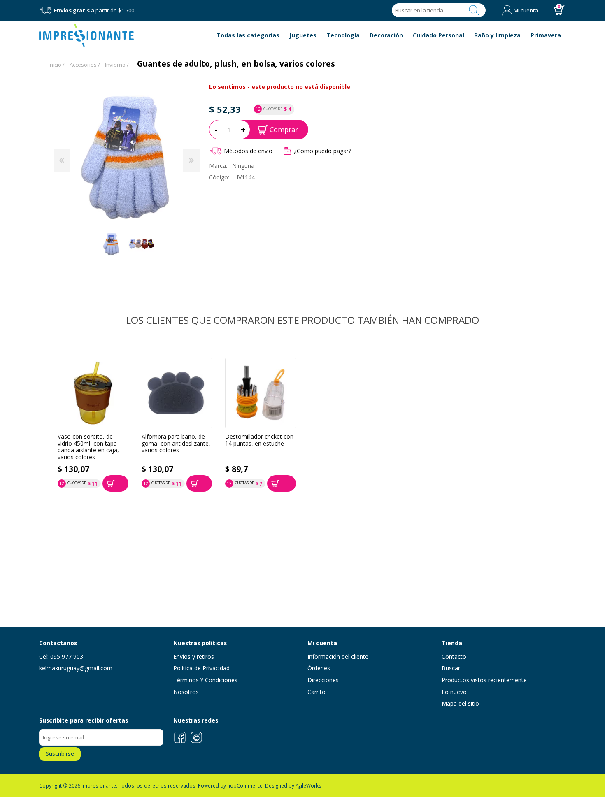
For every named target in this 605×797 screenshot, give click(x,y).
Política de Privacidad (201, 668)
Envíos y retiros (193, 656)
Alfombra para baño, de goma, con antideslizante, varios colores (176, 443)
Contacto (454, 656)
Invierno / (117, 64)
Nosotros (186, 692)
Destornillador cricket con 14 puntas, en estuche (259, 440)
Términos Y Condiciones (205, 680)
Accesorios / (85, 64)
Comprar (284, 129)
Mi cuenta (526, 10)
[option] (111, 244)
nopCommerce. (245, 785)
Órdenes (318, 668)
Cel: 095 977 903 (61, 656)
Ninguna (243, 166)
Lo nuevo (454, 692)
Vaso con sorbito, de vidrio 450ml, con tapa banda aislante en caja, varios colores (88, 447)
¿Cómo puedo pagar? (322, 151)
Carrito (316, 692)
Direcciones (323, 680)
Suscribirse (60, 753)
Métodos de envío (248, 151)
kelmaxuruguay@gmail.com (75, 668)
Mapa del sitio (460, 703)
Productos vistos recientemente (484, 680)
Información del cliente (337, 656)
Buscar (474, 10)
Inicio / (57, 64)
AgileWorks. (309, 785)
